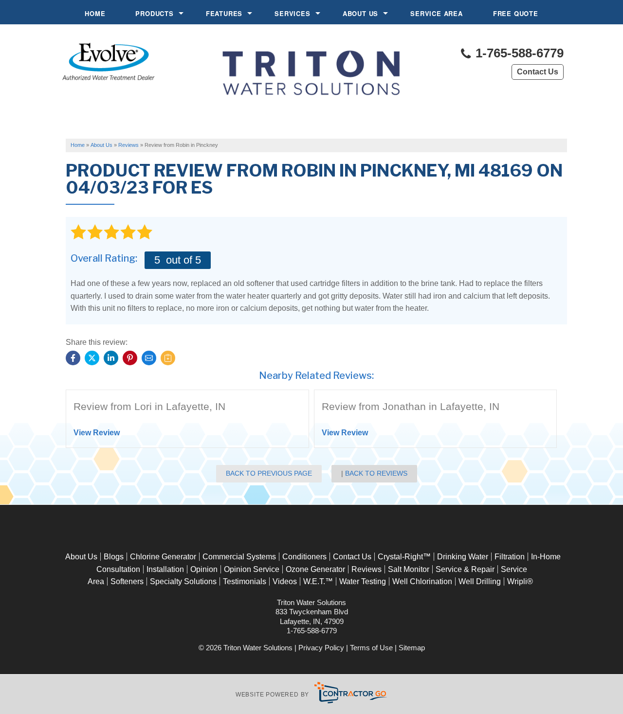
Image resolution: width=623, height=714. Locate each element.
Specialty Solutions (183, 581)
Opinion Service (251, 569)
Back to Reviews (376, 473)
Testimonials (244, 581)
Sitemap (412, 647)
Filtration (510, 557)
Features (224, 13)
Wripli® (520, 581)
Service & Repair (465, 569)
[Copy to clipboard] (168, 358)
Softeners (127, 581)
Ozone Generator (315, 569)
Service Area (436, 13)
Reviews (366, 569)
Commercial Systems (239, 557)
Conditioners (304, 557)
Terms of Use (371, 647)
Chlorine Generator (163, 557)
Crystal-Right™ (404, 557)
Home (95, 13)
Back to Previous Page (269, 473)
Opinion (204, 569)
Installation (165, 569)
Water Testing (362, 581)
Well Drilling (479, 581)
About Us (360, 13)
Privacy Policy (321, 647)
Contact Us (537, 72)
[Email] (149, 358)
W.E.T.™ (318, 581)
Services (292, 13)
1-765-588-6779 (518, 53)
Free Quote (515, 13)
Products (154, 13)
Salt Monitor (408, 569)
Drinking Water (462, 557)
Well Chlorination (422, 581)
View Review (96, 432)
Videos (285, 581)
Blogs (114, 557)
